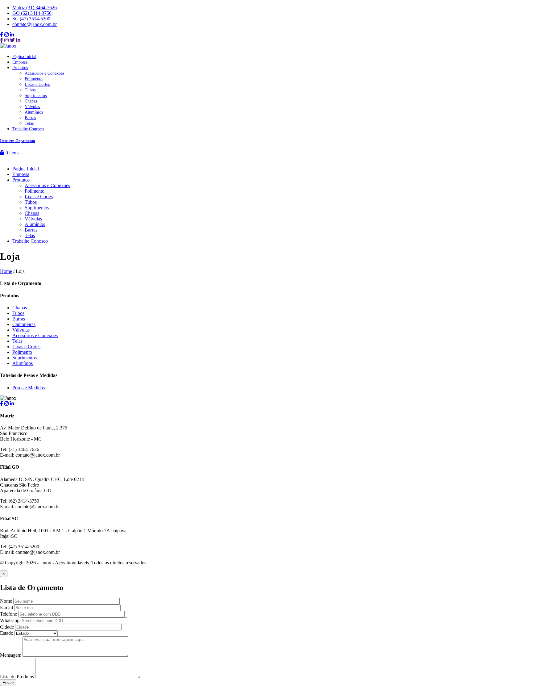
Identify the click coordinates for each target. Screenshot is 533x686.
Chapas (31, 101)
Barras (30, 117)
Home (6, 271)
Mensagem (10, 655)
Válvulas (32, 106)
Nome (6, 601)
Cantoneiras (23, 324)
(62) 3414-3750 (32, 13)
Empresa (19, 62)
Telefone (8, 614)
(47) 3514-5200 (31, 18)
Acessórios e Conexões (44, 73)
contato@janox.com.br (34, 24)
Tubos (30, 90)
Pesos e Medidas (28, 387)
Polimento (34, 79)
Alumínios (34, 112)
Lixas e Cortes (37, 84)
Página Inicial (24, 56)
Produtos (20, 67)
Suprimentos (36, 95)
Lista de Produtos (17, 676)
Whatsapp (9, 620)
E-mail (6, 607)
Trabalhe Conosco (28, 129)
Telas (29, 123)
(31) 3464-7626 (34, 7)
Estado (6, 633)
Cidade (7, 627)
